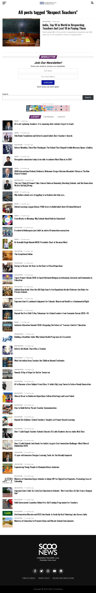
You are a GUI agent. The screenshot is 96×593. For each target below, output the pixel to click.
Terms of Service (28, 578)
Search (5, 94)
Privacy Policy (44, 578)
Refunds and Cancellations (63, 578)
